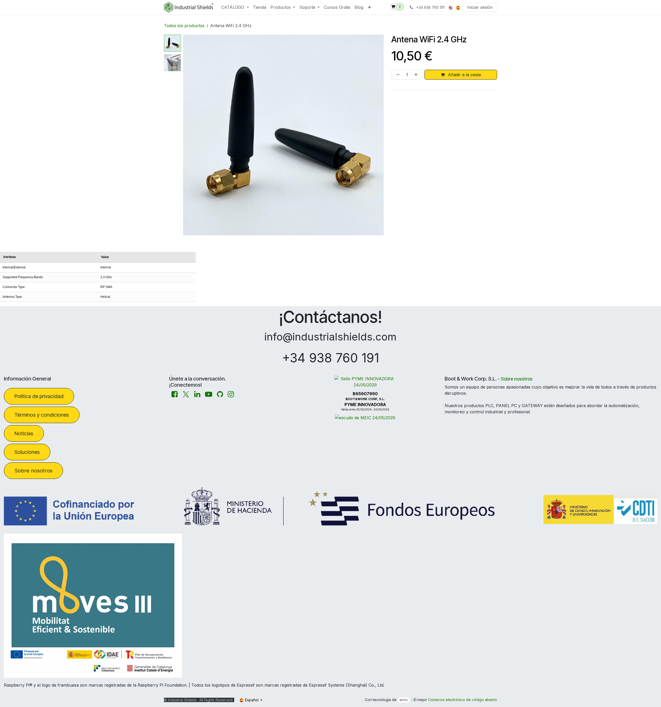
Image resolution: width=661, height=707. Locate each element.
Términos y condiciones (41, 415)
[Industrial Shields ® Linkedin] (197, 394)
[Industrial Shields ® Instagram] (230, 394)
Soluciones (27, 452)
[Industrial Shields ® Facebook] (174, 394)
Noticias (23, 433)
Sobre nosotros (33, 471)
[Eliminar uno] (397, 74)
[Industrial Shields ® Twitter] (186, 394)
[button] (193, 135)
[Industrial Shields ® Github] (220, 394)
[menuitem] (235, 7)
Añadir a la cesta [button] (464, 74)
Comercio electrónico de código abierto (462, 699)
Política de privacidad (39, 396)
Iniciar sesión (480, 7)
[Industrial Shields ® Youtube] (209, 394)
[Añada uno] (417, 74)
